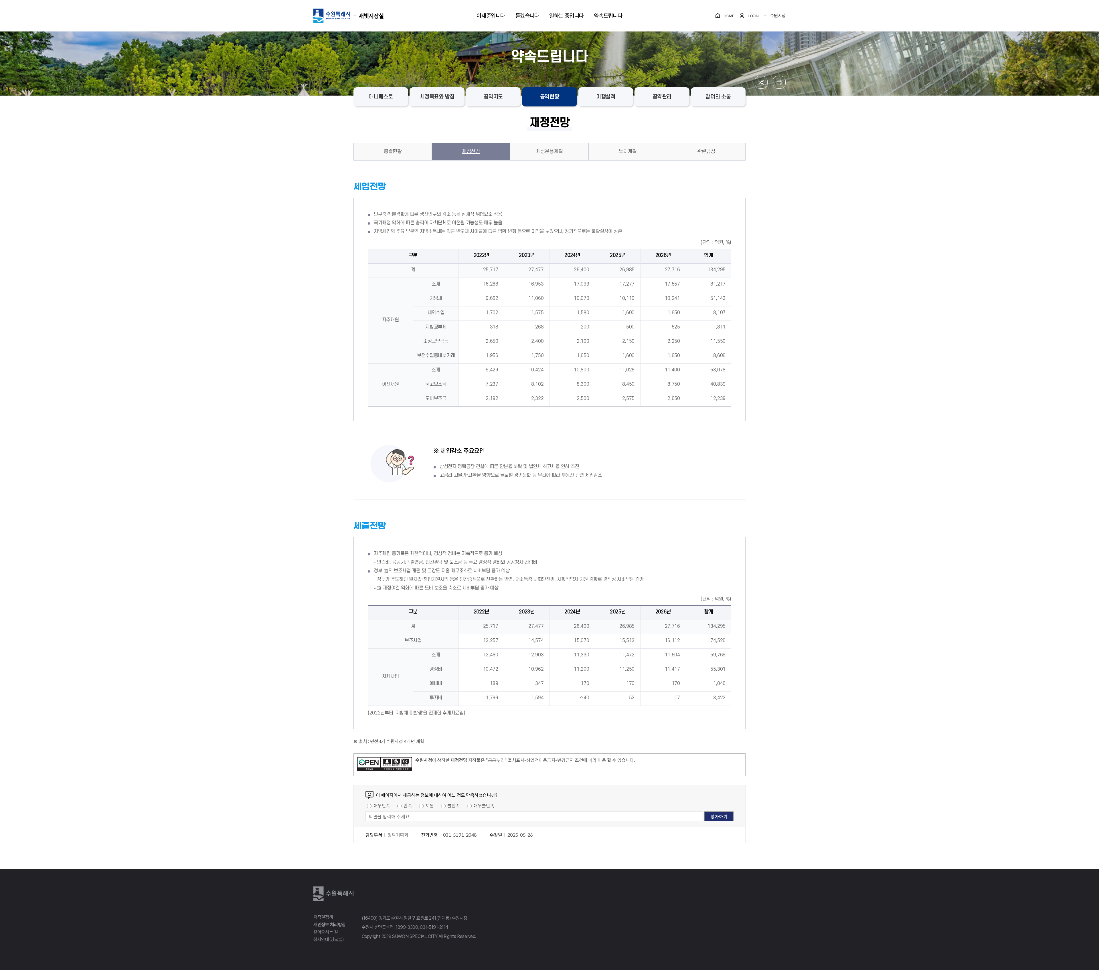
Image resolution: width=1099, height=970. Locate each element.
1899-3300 (407, 927)
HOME (729, 16)
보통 (430, 805)
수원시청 (778, 15)
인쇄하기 (779, 82)
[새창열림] (384, 765)
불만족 (453, 805)
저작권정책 (323, 917)
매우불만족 (483, 805)
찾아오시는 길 (325, 932)
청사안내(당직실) (328, 939)
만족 (408, 805)
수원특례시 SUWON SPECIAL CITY (371, 15)
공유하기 (761, 82)
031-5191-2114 (434, 927)
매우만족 (381, 805)
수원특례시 (333, 893)
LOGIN (753, 16)
